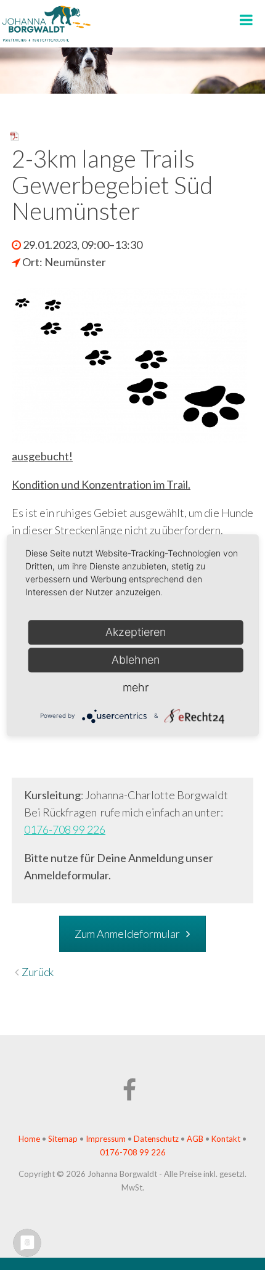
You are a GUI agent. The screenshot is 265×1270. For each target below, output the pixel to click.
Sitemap (63, 1139)
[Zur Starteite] (46, 39)
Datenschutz (156, 1139)
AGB (196, 1139)
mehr (136, 687)
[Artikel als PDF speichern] (14, 138)
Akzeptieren (135, 631)
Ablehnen (136, 659)
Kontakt (225, 1139)
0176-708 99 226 (64, 829)
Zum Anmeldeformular (127, 933)
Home (29, 1139)
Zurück (38, 972)
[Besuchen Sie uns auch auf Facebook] (132, 1096)
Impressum (106, 1139)
